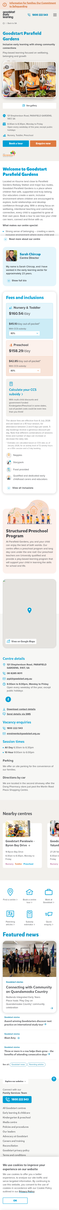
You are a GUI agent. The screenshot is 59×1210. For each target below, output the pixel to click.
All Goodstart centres (14, 1108)
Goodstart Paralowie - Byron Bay (20, 843)
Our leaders (9, 1131)
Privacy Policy (26, 1191)
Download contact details (21, 709)
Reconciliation (10, 1145)
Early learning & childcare (16, 1112)
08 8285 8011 (14, 673)
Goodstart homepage (9, 15)
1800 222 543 (40, 15)
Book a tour (16, 143)
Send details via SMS (19, 714)
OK (15, 1200)
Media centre (10, 1122)
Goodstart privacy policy (16, 1150)
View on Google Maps (23, 641)
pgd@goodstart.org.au (19, 679)
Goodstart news (18, 1065)
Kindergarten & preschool (17, 1117)
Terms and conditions (14, 1155)
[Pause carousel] (7, 67)
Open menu (55, 15)
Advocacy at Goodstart (15, 1136)
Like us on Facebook (8, 699)
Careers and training (14, 1141)
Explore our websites (14, 1081)
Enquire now (43, 143)
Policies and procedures (16, 1127)
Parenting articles (36, 1065)
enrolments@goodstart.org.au (23, 733)
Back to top (54, 1079)
